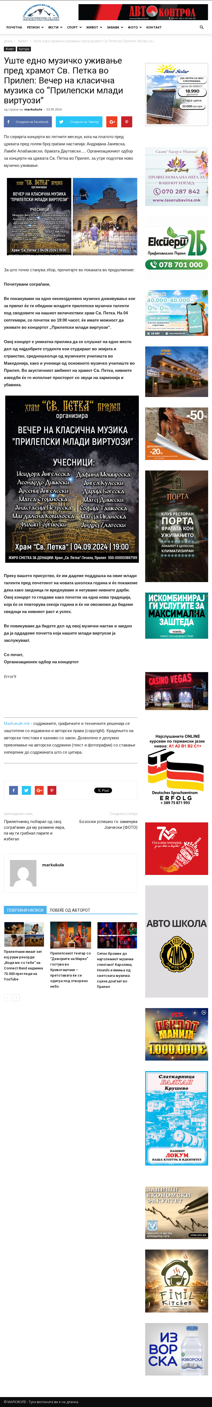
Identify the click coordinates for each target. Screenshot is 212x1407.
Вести (53, 27)
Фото (133, 27)
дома (8, 41)
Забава (113, 27)
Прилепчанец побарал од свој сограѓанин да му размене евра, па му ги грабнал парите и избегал (34, 830)
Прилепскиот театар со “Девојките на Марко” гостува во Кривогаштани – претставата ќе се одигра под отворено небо (70, 969)
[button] (201, 27)
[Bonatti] (176, 433)
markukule (33, 109)
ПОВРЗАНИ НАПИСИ (25, 910)
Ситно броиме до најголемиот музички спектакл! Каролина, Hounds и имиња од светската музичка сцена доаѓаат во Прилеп (115, 970)
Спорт (72, 27)
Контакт (154, 27)
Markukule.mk (17, 723)
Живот (92, 27)
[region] (176, 94)
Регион (33, 27)
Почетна (14, 27)
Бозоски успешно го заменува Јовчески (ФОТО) (108, 824)
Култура (24, 49)
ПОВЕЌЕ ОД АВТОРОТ (70, 910)
